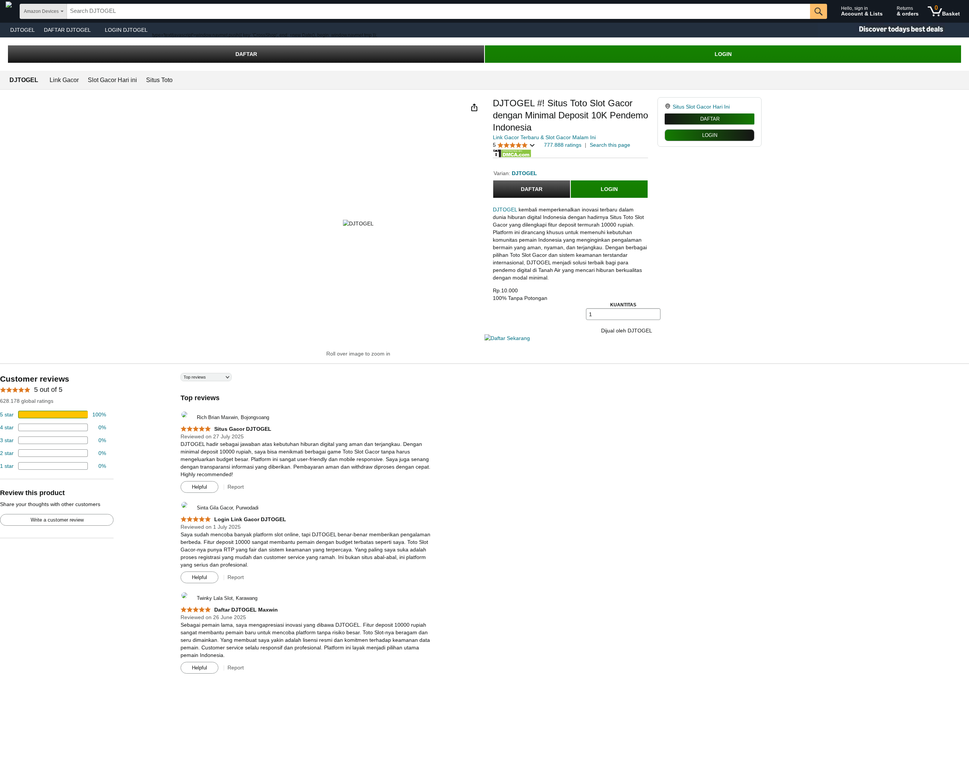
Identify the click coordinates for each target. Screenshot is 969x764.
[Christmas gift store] (893, 30)
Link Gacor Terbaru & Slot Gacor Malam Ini (544, 137)
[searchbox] (438, 11)
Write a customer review (57, 520)
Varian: (503, 173)
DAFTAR (246, 54)
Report (235, 487)
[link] (669, 106)
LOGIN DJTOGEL (126, 30)
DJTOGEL (22, 30)
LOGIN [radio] (709, 135)
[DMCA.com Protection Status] (512, 153)
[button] (474, 107)
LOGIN (723, 54)
